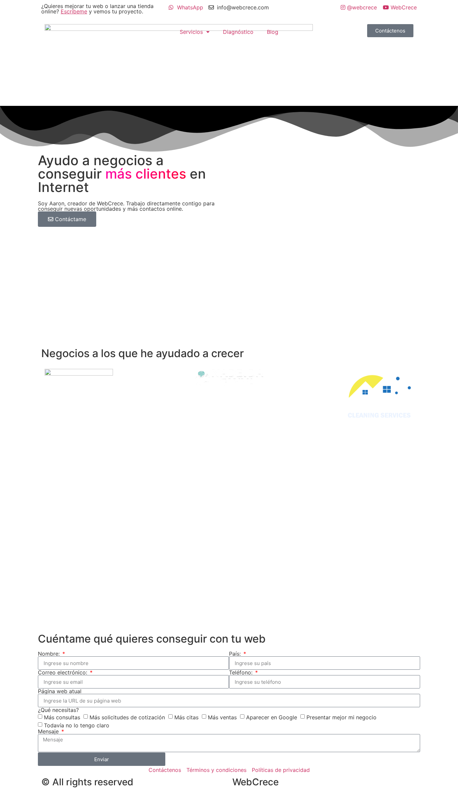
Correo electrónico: (63, 672)
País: (235, 653)
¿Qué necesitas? (58, 710)
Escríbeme (74, 11)
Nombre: (49, 653)
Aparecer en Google (271, 717)
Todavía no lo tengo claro (76, 725)
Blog (272, 31)
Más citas (186, 717)
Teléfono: (241, 672)
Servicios (191, 31)
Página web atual (59, 691)
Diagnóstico (238, 31)
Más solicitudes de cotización (127, 717)
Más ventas (222, 717)
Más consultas (62, 717)
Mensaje (49, 731)
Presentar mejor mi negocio (341, 717)
